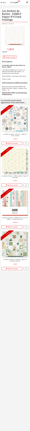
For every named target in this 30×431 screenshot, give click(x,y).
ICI (9, 90)
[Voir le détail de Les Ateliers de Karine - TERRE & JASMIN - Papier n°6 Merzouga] (25, 185)
